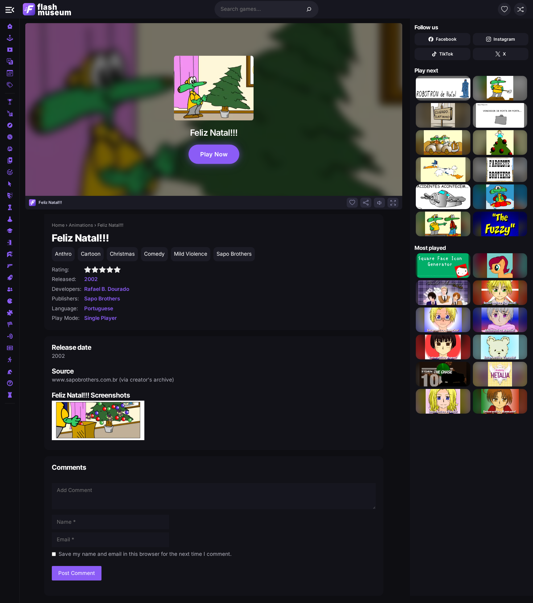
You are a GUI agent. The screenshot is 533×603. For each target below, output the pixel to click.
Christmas (122, 254)
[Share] (365, 203)
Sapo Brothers (234, 254)
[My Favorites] (504, 9)
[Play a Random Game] (520, 9)
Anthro (63, 254)
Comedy (154, 254)
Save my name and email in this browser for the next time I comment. (145, 554)
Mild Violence (190, 254)
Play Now (213, 154)
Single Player (100, 318)
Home (58, 225)
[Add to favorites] (352, 203)
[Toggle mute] (379, 203)
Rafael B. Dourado (106, 289)
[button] (10, 9)
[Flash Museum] (47, 9)
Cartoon (91, 254)
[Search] (309, 9)
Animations (81, 225)
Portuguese (98, 308)
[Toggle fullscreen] (393, 203)
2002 (91, 279)
